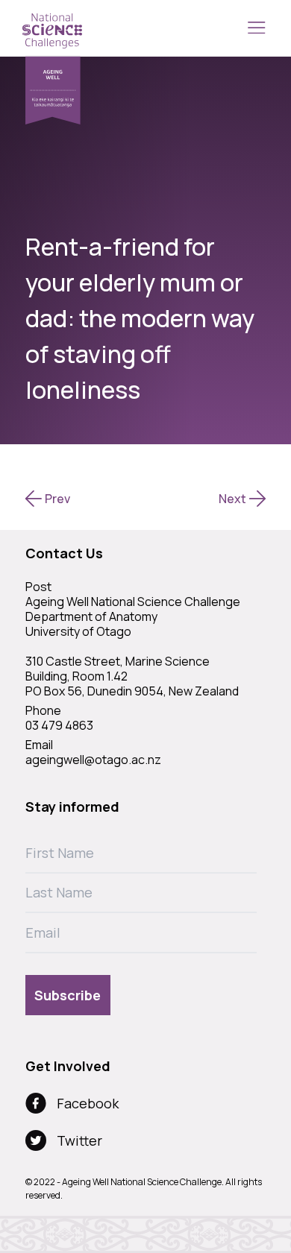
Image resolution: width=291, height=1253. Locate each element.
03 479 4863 (59, 725)
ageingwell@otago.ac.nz (93, 759)
